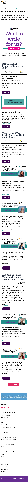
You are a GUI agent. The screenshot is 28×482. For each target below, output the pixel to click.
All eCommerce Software (8, 427)
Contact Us (4, 457)
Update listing (4, 467)
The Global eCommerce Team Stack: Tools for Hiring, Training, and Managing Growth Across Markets (13, 364)
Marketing (3, 422)
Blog (2, 434)
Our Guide (3, 447)
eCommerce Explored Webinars (9, 437)
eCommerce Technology (11, 8)
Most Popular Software (7, 415)
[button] (25, 2)
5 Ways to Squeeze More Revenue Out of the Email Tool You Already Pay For (12, 217)
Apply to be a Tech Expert (8, 471)
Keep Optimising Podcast (8, 444)
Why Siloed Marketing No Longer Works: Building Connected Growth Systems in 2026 (13, 181)
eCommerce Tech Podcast (8, 439)
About (2, 454)
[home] (7, 2)
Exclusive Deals (5, 417)
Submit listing (4, 464)
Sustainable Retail (6, 425)
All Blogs (3, 8)
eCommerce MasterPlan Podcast (10, 442)
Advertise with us (5, 469)
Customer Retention (6, 420)
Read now (6, 92)
